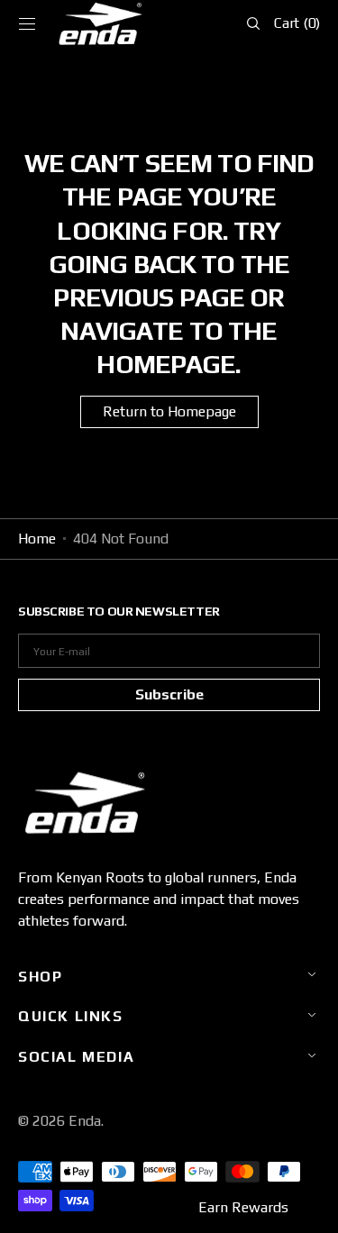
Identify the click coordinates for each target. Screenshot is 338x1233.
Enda (85, 1120)
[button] (27, 23)
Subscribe (169, 694)
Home (37, 538)
